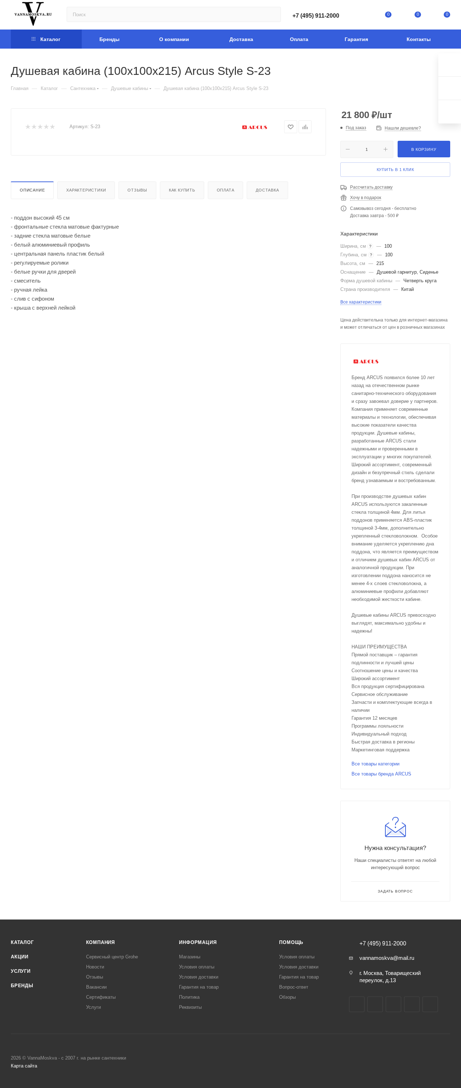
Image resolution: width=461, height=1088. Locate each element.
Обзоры (287, 997)
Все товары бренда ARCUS (381, 774)
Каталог (22, 942)
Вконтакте (356, 1004)
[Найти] (272, 14)
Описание (32, 190)
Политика (189, 997)
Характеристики (86, 190)
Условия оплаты (196, 967)
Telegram (375, 1004)
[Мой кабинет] (359, 16)
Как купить (182, 190)
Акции (19, 956)
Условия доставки (198, 977)
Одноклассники (412, 1004)
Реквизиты (190, 1007)
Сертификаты (101, 997)
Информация (197, 942)
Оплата (225, 190)
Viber (430, 1004)
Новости (95, 967)
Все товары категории (375, 763)
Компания (100, 942)
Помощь (291, 942)
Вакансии (96, 987)
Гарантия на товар (199, 987)
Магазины (189, 956)
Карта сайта (24, 1066)
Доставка (267, 190)
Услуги (21, 971)
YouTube (393, 1004)
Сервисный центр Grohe (112, 956)
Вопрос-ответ (293, 987)
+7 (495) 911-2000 (315, 16)
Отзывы (137, 190)
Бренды (22, 985)
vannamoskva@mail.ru (386, 958)
